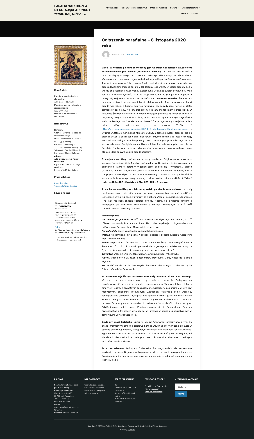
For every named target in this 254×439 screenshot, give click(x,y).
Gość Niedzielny (61, 183)
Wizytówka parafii (152, 389)
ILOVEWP (131, 430)
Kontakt (195, 13)
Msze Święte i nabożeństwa (134, 8)
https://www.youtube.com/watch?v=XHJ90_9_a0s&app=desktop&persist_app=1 (145, 129)
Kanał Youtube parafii (153, 392)
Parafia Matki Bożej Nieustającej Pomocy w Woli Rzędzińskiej (72, 10)
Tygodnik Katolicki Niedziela (65, 186)
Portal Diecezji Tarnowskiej (156, 386)
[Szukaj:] (187, 387)
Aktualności (112, 8)
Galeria (184, 13)
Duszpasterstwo (190, 8)
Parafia (173, 8)
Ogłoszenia (132, 54)
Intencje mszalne (158, 8)
